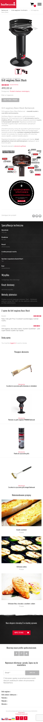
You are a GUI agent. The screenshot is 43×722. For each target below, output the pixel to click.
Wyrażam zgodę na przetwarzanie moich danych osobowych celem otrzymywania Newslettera (20, 680)
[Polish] (10, 719)
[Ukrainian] (13, 719)
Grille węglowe (6, 692)
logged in (13, 343)
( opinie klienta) (14, 84)
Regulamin (21, 712)
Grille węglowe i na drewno (19, 10)
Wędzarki (4, 701)
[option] (18, 71)
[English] (6, 719)
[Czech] (3, 719)
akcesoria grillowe (20, 146)
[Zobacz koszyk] (32, 4)
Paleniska (4, 698)
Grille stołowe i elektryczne (9, 695)
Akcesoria (4, 704)
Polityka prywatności (21, 714)
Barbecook (5, 10)
